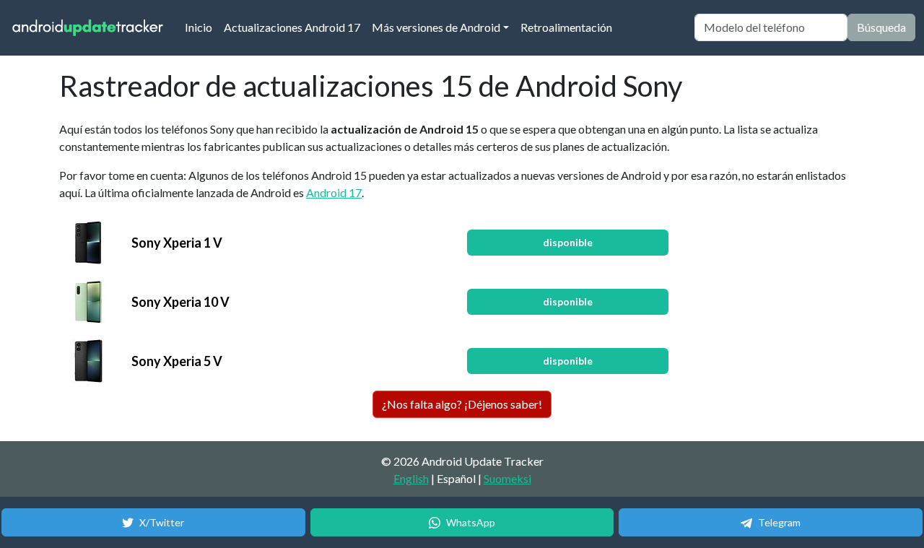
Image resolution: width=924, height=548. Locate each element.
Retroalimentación (566, 27)
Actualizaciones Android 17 (292, 27)
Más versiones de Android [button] (436, 27)
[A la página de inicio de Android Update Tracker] (88, 28)
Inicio (201, 26)
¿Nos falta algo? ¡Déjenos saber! (462, 404)
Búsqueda (881, 27)
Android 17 (334, 192)
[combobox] (770, 27)
